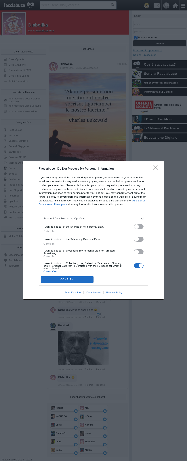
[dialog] (93, 230)
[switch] (139, 226)
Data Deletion (73, 292)
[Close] (156, 168)
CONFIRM (67, 279)
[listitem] (93, 218)
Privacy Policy (114, 292)
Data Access (93, 292)
